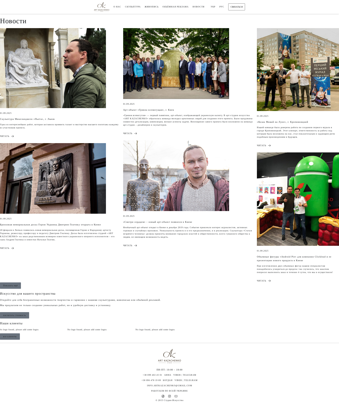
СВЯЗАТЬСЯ (237, 7)
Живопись (152, 7)
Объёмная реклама (175, 7)
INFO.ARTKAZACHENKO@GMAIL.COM (169, 385)
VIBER (177, 375)
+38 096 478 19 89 (151, 380)
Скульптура (133, 7)
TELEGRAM (189, 375)
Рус (221, 7)
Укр (213, 7)
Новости (199, 7)
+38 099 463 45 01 (152, 375)
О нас (117, 7)
